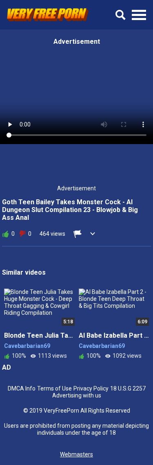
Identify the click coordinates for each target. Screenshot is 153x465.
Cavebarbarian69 (27, 346)
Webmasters (76, 454)
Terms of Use (54, 388)
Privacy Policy (91, 388)
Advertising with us (76, 395)
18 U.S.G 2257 (128, 388)
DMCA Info (21, 388)
